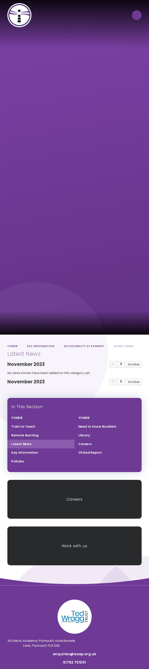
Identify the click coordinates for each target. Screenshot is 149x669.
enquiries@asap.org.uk (74, 654)
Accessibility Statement (84, 346)
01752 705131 (74, 662)
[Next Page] (121, 364)
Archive (133, 364)
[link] (113, 364)
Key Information (41, 346)
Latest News (124, 346)
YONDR (12, 346)
